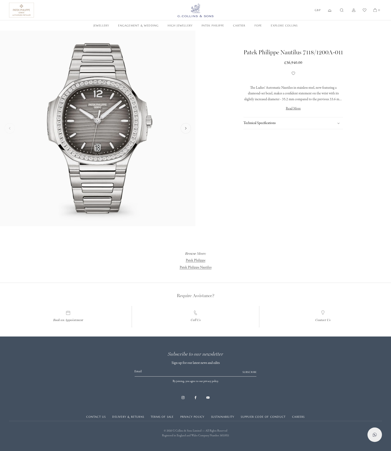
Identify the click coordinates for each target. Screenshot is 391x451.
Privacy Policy (192, 416)
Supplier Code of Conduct (263, 416)
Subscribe (250, 372)
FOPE (258, 25)
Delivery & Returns (128, 416)
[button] (341, 10)
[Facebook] (195, 399)
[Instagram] (183, 399)
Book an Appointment (68, 320)
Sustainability (222, 416)
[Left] (10, 128)
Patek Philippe (213, 25)
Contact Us (322, 320)
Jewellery (101, 25)
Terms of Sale (162, 416)
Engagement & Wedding (138, 25)
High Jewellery (180, 25)
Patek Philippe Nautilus (196, 267)
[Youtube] (208, 399)
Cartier (239, 25)
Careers (298, 416)
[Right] (186, 128)
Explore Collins (284, 25)
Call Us (195, 320)
